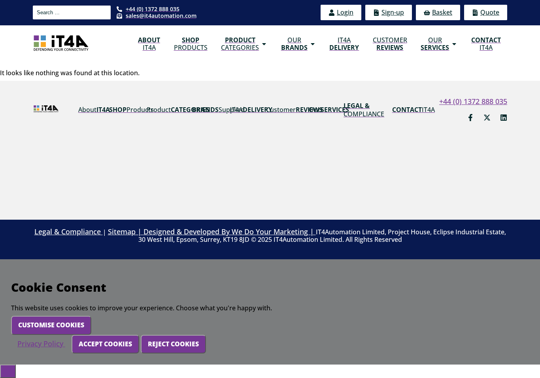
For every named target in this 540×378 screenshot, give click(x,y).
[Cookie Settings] (8, 371)
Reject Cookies (173, 344)
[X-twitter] (487, 117)
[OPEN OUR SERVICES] (454, 44)
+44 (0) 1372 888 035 (473, 101)
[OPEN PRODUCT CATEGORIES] (264, 44)
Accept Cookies (105, 344)
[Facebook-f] (470, 117)
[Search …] (72, 12)
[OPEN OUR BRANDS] (313, 44)
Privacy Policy (41, 343)
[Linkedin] (503, 117)
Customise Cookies (51, 325)
